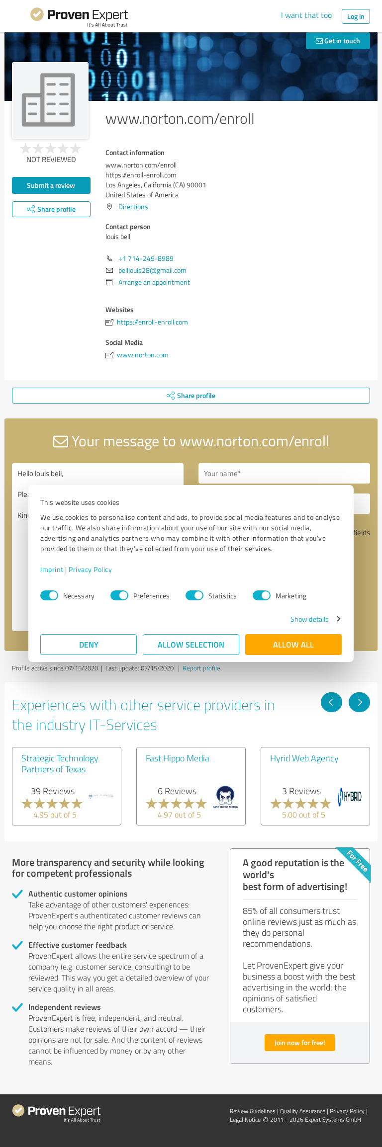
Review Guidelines (253, 1111)
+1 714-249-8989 (146, 258)
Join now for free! (300, 1042)
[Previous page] (331, 702)
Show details (309, 619)
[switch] (119, 595)
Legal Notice (245, 1119)
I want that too (306, 14)
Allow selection (191, 644)
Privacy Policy (90, 569)
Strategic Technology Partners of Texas (59, 763)
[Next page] (359, 702)
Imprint (52, 569)
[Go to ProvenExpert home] (79, 18)
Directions (133, 206)
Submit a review (51, 185)
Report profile (201, 667)
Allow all (293, 644)
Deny (88, 644)
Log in (356, 16)
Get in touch (341, 40)
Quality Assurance (302, 1111)
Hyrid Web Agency (304, 758)
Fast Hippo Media (177, 758)
